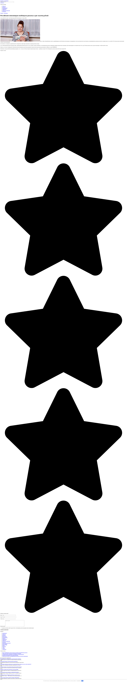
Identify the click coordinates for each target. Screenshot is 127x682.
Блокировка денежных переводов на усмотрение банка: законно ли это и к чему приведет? (15, 664)
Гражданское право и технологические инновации (9, 661)
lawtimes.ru (2, 2)
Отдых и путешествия (6, 10)
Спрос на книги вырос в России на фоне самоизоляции (9, 677)
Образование (4, 8)
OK (82, 680)
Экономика (4, 649)
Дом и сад (4, 6)
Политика (4, 642)
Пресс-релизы (4, 644)
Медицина (4, 11)
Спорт (3, 647)
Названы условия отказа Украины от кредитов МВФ (9, 669)
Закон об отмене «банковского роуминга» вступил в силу (10, 674)
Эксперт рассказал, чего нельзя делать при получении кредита (11, 666)
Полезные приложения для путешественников (10, 655)
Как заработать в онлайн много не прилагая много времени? (10, 658)
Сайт (1, 618)
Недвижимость (4, 7)
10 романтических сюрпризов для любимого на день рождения (13, 654)
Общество (4, 9)
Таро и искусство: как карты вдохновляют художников (11, 653)
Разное (3, 645)
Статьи (3, 648)
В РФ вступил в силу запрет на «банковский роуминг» (9, 672)
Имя (1, 615)
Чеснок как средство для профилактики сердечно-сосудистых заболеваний (15, 656)
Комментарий (2, 626)
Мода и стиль (4, 636)
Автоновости (4, 633)
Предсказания (4, 643)
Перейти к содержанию (4, 0)
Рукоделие (4, 646)
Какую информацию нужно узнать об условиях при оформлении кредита (14, 652)
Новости (3, 638)
